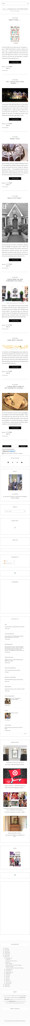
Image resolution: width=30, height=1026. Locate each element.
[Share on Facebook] (7, 66)
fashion (13, 995)
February (8, 982)
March (7, 980)
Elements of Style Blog (10, 677)
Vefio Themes (22, 1020)
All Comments (8, 563)
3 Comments (5, 375)
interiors (12, 999)
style (11, 1002)
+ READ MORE (15, 62)
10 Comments (5, 127)
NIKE (8, 1001)
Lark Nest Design (15, 340)
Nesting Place (8, 686)
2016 (6, 949)
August (7, 973)
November (8, 969)
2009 (6, 986)
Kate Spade (19, 999)
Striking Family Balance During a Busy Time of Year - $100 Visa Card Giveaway (15, 809)
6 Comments (5, 70)
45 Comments (5, 328)
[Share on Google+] (9, 68)
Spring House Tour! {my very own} (15, 762)
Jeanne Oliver (8, 725)
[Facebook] (13, 462)
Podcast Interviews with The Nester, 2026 (14, 689)
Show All (25, 733)
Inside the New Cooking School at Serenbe (14, 626)
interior (9, 997)
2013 (6, 953)
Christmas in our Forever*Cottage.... (15, 280)
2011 (6, 956)
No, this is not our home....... (15, 82)
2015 (6, 951)
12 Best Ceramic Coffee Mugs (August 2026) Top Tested (14, 660)
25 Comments (5, 268)
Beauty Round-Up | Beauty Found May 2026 (14, 728)
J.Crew (15, 999)
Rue (6, 624)
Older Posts (23, 446)
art (4, 995)
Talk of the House (9, 657)
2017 (6, 948)
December (8, 958)
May (7, 977)
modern (22, 999)
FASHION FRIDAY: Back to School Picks (14, 679)
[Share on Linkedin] (7, 68)
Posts (6, 561)
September (8, 972)
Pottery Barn (18, 1001)
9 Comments (5, 186)
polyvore (12, 1001)
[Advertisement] (15, 907)
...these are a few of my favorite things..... (15, 387)
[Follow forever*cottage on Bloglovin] (9, 452)
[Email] (22, 462)
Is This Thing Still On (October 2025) (16, 699)
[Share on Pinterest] (9, 66)
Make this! (15, 138)
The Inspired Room (9, 633)
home (22, 995)
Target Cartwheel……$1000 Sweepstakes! (15, 785)
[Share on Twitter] (11, 66)
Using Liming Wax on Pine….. (15, 833)
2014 (6, 952)
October (8, 970)
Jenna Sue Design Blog (10, 667)
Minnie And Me (14, 713)
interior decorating (15, 997)
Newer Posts (6, 446)
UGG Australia (15, 1002)
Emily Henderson (9, 644)
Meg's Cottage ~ (15, 198)
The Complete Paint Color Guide (12, 670)
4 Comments (5, 436)
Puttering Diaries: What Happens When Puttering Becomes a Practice (14, 637)
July (7, 975)
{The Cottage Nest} (9, 696)
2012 (6, 955)
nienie (6, 710)
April (7, 979)
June (7, 976)
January (8, 983)
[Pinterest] (17, 462)
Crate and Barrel (8, 995)
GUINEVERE (18, 995)
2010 (6, 984)
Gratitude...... (15, 20)
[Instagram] (8, 462)
